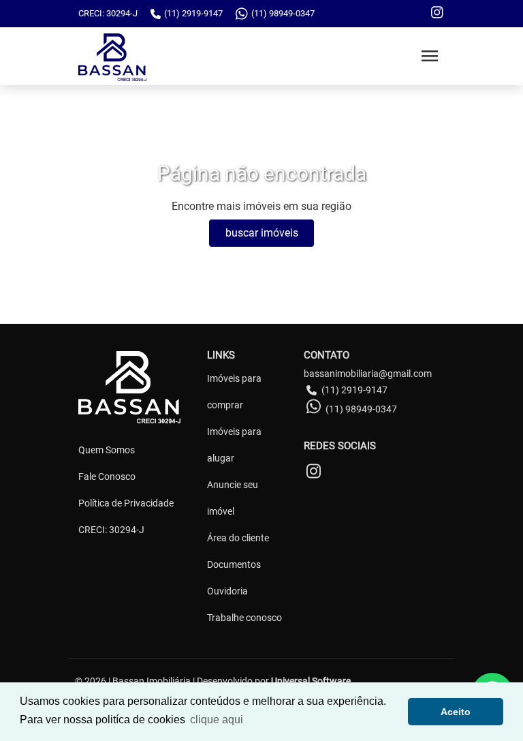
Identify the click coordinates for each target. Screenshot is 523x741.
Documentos (234, 564)
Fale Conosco (107, 476)
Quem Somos (106, 449)
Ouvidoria (227, 591)
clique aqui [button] (216, 719)
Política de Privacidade (126, 503)
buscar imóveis (261, 232)
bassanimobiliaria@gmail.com (368, 373)
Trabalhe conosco (244, 617)
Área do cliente (238, 537)
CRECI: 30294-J (111, 529)
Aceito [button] (456, 711)
